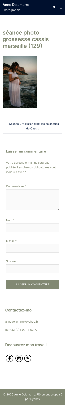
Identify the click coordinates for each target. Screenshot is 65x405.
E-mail (11, 240)
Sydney (35, 399)
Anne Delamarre (16, 5)
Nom (10, 220)
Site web (12, 261)
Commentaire (16, 186)
